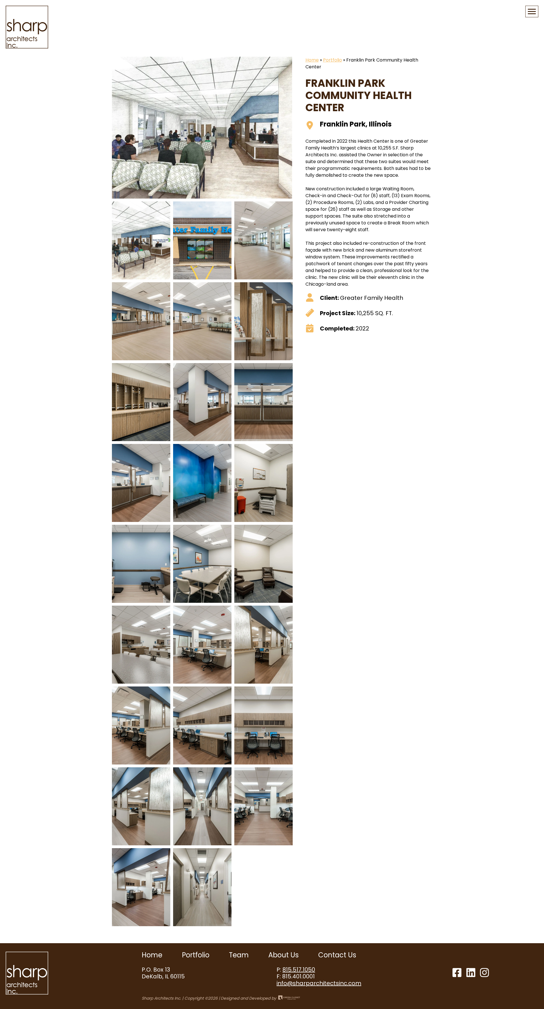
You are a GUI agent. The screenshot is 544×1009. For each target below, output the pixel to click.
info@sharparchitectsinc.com (319, 983)
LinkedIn (471, 972)
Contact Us (337, 955)
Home (312, 60)
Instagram (484, 972)
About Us (283, 955)
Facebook (457, 972)
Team (239, 955)
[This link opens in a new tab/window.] (288, 998)
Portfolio (332, 60)
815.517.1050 (298, 970)
